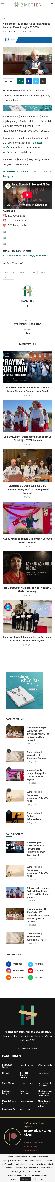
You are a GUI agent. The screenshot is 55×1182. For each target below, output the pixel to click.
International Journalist (44, 1084)
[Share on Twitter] (36, 81)
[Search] (52, 4)
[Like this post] (22, 81)
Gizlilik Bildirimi (39, 1179)
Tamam (25, 1179)
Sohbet (44, 272)
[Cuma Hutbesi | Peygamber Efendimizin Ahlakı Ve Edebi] (15, 796)
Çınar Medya (8, 1083)
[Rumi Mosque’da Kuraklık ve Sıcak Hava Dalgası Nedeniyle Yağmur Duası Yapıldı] (27, 367)
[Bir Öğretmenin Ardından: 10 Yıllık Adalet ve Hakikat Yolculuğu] (27, 567)
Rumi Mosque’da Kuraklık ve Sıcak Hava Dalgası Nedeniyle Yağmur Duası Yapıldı (36, 848)
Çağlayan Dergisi (6, 1092)
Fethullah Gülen (7, 1066)
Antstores (25, 1109)
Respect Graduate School (24, 1075)
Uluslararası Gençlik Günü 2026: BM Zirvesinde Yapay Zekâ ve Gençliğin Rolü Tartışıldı (27, 489)
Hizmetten (13, 31)
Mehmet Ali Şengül (28, 272)
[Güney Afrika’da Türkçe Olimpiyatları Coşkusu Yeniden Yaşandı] (27, 518)
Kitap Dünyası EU (9, 1102)
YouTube (8, 278)
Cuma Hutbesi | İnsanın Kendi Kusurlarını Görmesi (36, 755)
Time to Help (26, 1083)
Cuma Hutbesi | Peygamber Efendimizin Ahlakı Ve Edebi (37, 796)
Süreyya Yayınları (24, 1092)
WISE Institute (45, 1065)
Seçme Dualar (27, 1101)
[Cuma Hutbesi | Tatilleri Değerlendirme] (15, 817)
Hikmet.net (43, 1073)
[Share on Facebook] (29, 81)
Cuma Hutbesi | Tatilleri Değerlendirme (34, 816)
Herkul (5, 1073)
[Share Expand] (43, 81)
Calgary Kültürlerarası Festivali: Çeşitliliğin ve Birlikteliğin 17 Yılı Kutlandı (38, 893)
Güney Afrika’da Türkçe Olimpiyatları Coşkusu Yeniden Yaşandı (36, 775)
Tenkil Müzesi (26, 1065)
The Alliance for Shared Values (44, 1103)
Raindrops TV (8, 1109)
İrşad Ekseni (10, 272)
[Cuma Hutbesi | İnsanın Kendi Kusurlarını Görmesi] (15, 756)
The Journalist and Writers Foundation (45, 1093)
